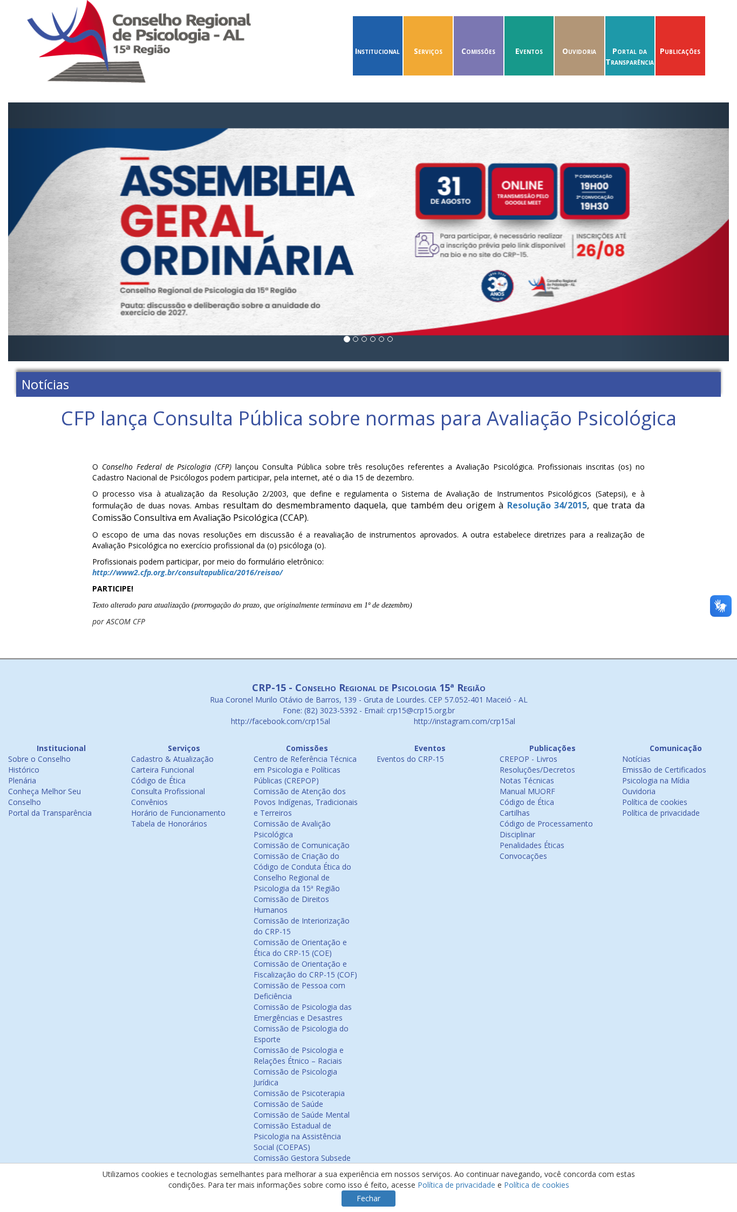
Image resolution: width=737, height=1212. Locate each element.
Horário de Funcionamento (178, 813)
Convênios (149, 802)
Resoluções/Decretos (537, 770)
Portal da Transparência (629, 56)
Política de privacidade (661, 813)
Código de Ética (158, 780)
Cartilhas (515, 813)
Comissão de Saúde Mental (302, 1115)
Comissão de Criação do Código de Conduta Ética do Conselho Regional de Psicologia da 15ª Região (302, 872)
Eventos (529, 51)
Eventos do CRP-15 (410, 759)
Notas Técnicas (527, 780)
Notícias (636, 759)
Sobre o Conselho (39, 759)
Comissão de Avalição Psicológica (292, 828)
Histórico (23, 770)
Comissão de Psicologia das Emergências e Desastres (303, 1012)
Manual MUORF (527, 791)
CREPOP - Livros (528, 759)
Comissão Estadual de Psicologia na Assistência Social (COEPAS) (297, 1136)
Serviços (428, 51)
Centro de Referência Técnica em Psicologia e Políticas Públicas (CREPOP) (305, 770)
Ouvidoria (579, 51)
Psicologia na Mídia (656, 780)
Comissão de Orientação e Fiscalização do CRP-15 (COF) (305, 969)
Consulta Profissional (168, 791)
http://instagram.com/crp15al (463, 721)
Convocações (523, 856)
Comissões (478, 51)
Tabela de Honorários (169, 823)
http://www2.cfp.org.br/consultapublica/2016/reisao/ (187, 572)
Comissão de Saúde (288, 1104)
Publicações (680, 51)
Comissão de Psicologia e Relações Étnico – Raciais (299, 1055)
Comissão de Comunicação (302, 845)
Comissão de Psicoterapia (299, 1093)
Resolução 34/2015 (547, 505)
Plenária (22, 780)
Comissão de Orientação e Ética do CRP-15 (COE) (300, 947)
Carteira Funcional (162, 770)
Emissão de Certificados (664, 770)
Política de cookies (654, 802)
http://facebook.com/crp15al (279, 721)
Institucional (377, 51)
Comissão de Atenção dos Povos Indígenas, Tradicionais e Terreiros (306, 802)
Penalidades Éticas (532, 845)
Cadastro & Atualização (172, 759)
